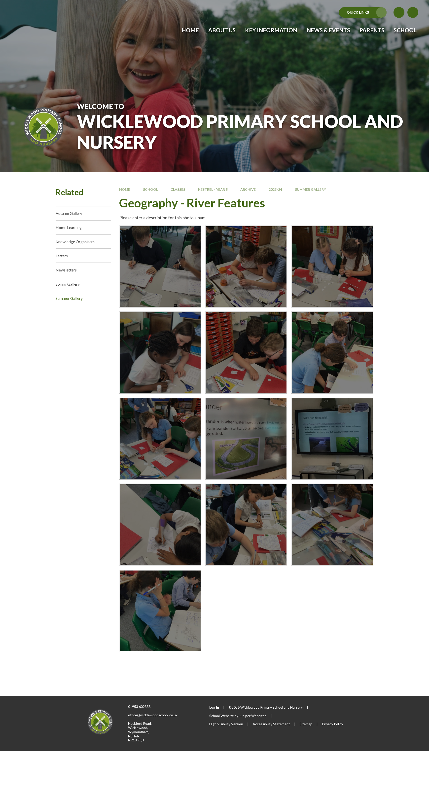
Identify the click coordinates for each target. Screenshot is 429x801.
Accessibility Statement (271, 724)
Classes (178, 189)
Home (124, 189)
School (150, 189)
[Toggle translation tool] (398, 12)
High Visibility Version (226, 724)
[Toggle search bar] (412, 12)
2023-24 (275, 189)
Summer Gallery (310, 189)
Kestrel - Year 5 (213, 189)
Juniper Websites (252, 716)
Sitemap (306, 724)
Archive (248, 189)
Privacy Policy (332, 724)
